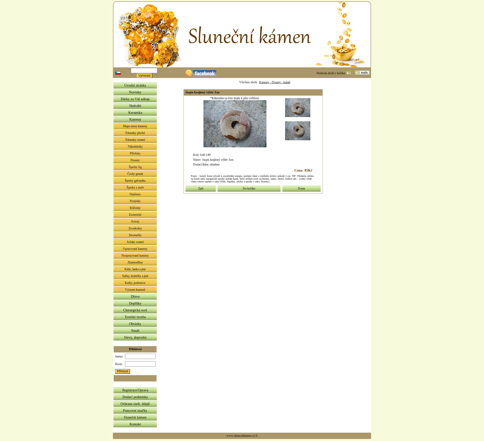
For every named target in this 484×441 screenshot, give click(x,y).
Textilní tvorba (135, 317)
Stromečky (135, 235)
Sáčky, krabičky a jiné (135, 276)
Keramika (135, 113)
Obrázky (135, 324)
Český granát (135, 174)
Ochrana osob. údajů (135, 404)
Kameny (135, 119)
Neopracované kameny (135, 255)
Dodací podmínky (135, 397)
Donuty (135, 160)
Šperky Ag (135, 167)
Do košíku (249, 188)
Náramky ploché (135, 133)
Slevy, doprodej (135, 337)
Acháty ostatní (135, 242)
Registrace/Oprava (135, 390)
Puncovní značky (135, 410)
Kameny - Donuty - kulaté (274, 82)
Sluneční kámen (135, 417)
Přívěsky (135, 153)
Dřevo (135, 296)
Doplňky (135, 303)
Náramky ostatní (135, 140)
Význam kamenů (135, 289)
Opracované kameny (135, 249)
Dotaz (301, 188)
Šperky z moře (135, 187)
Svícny (135, 221)
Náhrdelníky (135, 146)
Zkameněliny (135, 262)
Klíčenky (135, 208)
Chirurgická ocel (135, 310)
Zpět (200, 188)
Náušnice (135, 194)
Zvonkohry (135, 228)
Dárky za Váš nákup (135, 99)
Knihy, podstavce (135, 283)
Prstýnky (135, 201)
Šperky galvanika (135, 180)
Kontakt (135, 424)
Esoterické (135, 214)
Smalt (135, 331)
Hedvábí (135, 106)
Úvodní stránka (135, 85)
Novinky (135, 92)
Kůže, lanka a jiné (135, 269)
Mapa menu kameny (135, 126)
